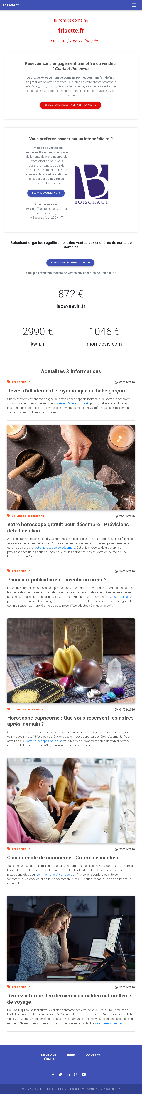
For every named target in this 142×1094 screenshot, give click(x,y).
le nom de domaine (71, 20)
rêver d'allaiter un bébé (73, 403)
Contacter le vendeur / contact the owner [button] (69, 105)
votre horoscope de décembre (55, 547)
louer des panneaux (119, 597)
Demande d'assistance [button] (44, 193)
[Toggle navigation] (134, 5)
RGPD (71, 1055)
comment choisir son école (54, 874)
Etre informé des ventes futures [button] (69, 262)
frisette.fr (71, 30)
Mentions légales (48, 1057)
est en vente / (71, 40)
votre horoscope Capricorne (44, 741)
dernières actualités (110, 1023)
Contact (93, 1055)
